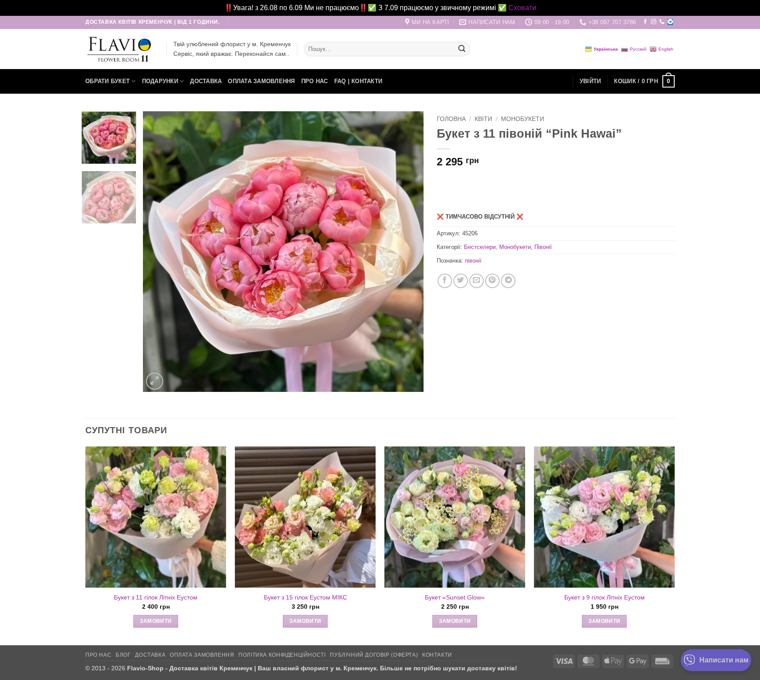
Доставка (206, 81)
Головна (451, 119)
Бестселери (480, 247)
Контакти (437, 655)
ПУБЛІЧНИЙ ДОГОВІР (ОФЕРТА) (374, 655)
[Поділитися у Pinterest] (492, 281)
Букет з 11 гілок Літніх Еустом (155, 597)
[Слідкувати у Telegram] (670, 22)
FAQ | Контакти (358, 81)
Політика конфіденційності (281, 655)
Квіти (483, 119)
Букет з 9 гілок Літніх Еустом (604, 597)
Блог (123, 655)
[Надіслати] (461, 49)
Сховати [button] (522, 7)
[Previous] (160, 251)
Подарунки (160, 81)
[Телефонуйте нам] (662, 22)
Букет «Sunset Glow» (455, 597)
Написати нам (724, 660)
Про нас (314, 81)
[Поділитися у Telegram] (508, 281)
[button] (590, 81)
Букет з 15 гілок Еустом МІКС (305, 597)
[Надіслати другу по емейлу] (476, 281)
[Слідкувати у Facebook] (645, 22)
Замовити (156, 621)
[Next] (407, 251)
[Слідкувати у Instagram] (653, 22)
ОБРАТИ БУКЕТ (107, 81)
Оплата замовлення (261, 81)
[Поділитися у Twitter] (460, 281)
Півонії (543, 247)
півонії (473, 260)
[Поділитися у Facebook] (445, 281)
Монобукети (522, 119)
